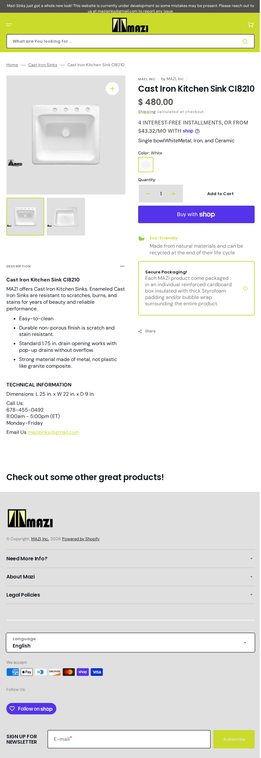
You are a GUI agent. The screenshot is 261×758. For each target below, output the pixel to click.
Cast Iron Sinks (42, 64)
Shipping (145, 120)
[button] (9, 25)
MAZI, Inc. (40, 539)
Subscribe (229, 739)
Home (12, 64)
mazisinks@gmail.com (53, 429)
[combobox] (128, 41)
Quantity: (145, 189)
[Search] (241, 41)
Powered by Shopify (81, 539)
